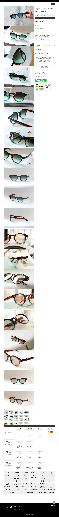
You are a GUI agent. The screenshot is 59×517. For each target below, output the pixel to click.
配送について (20, 506)
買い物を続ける (42, 76)
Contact (15, 509)
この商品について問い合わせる (38, 76)
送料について (20, 509)
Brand (15, 506)
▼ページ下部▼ (43, 61)
